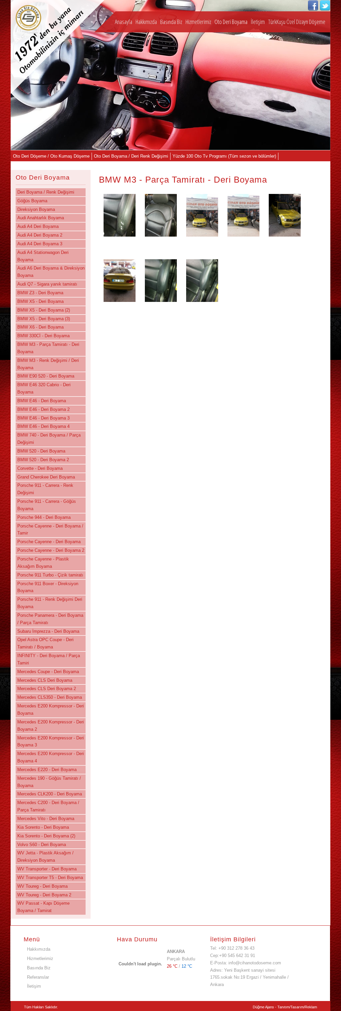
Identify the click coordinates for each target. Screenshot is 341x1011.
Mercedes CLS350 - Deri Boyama (49, 697)
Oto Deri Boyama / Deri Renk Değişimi (131, 156)
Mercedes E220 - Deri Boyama (47, 769)
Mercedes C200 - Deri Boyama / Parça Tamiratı (48, 806)
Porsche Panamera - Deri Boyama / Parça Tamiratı (50, 619)
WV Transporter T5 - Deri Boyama (50, 877)
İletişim (258, 22)
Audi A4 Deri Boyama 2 (39, 235)
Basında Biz (171, 22)
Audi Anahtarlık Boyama (40, 217)
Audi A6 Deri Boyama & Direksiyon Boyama (51, 272)
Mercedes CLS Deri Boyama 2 (46, 688)
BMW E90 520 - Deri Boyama (45, 376)
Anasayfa (123, 22)
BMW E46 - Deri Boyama (41, 400)
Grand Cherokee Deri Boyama (46, 477)
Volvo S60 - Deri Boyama (41, 844)
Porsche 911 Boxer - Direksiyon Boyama (47, 587)
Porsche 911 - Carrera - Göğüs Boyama (46, 505)
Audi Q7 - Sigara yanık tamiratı (47, 284)
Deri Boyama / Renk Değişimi (45, 192)
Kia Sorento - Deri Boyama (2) (46, 835)
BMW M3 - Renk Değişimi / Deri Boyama (48, 364)
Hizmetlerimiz (198, 22)
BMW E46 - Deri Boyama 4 (43, 426)
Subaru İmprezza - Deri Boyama (48, 631)
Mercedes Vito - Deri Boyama (45, 818)
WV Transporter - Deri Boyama (47, 868)
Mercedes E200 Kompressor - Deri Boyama (50, 709)
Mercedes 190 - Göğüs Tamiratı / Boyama (49, 782)
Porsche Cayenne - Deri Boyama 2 (50, 550)
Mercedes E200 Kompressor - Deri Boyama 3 (50, 741)
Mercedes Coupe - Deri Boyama (48, 671)
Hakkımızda (146, 22)
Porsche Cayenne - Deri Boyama (49, 541)
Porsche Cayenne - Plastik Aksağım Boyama (43, 562)
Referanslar (38, 977)
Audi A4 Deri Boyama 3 (39, 243)
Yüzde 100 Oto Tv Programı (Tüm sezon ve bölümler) (224, 156)
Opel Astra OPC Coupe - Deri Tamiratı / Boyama (45, 643)
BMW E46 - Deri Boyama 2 (43, 409)
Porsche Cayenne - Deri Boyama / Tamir (50, 529)
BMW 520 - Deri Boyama (41, 451)
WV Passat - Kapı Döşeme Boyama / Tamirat (43, 907)
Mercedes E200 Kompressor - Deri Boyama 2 (50, 725)
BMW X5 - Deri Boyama (40, 301)
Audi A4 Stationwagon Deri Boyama (43, 256)
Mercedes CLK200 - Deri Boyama (49, 793)
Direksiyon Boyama (36, 209)
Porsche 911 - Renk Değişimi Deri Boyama (49, 603)
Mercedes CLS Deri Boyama (44, 680)
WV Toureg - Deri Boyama (42, 886)
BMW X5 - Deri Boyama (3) (43, 318)
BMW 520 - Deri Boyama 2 (43, 459)
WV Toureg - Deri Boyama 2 (44, 894)
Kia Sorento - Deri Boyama (43, 827)
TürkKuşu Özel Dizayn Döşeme (296, 22)
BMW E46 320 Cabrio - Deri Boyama (44, 388)
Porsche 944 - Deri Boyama (44, 517)
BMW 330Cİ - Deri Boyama (43, 335)
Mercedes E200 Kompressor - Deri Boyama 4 (50, 757)
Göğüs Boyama (32, 200)
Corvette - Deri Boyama (40, 468)
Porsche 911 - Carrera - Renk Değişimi (45, 489)
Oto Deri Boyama (230, 22)
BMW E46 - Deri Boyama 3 (43, 418)
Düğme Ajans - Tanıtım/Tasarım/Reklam (285, 1007)
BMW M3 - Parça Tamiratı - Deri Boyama (48, 348)
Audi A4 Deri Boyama (38, 226)
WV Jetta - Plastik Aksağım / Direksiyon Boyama (45, 856)
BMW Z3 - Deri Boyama (40, 292)
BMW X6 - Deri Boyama (40, 327)
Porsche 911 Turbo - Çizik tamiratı (50, 574)
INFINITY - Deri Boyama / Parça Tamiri (48, 659)
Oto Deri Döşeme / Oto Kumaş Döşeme (51, 156)
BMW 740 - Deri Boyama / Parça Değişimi (49, 439)
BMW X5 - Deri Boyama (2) (43, 310)
